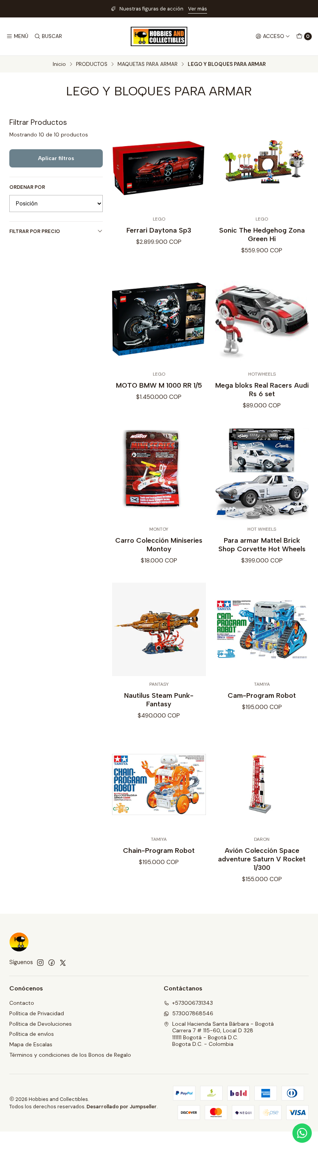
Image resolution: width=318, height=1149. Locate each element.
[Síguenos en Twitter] (63, 962)
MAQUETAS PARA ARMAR (148, 64)
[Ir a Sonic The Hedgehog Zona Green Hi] (262, 164)
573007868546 (192, 1013)
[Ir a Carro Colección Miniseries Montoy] (159, 474)
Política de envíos (31, 1033)
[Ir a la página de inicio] (159, 36)
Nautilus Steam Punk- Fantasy (159, 699)
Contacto (21, 1002)
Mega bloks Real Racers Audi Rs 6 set (262, 389)
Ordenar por (27, 187)
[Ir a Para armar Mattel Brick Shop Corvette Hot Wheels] (262, 474)
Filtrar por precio (34, 231)
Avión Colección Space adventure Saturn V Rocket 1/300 (262, 858)
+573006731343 (192, 1002)
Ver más (197, 8)
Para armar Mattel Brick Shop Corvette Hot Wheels (262, 544)
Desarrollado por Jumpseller (121, 1106)
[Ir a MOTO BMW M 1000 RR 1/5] (159, 319)
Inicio (59, 64)
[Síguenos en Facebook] (51, 962)
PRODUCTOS (91, 64)
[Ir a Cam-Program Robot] (262, 629)
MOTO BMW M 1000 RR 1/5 (159, 385)
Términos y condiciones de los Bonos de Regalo (70, 1054)
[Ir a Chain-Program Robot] (159, 784)
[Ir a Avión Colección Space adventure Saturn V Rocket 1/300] (262, 784)
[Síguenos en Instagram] (40, 962)
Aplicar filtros (56, 158)
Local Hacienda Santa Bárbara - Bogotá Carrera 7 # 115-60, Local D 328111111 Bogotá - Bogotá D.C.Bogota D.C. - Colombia (223, 1034)
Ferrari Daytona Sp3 (158, 230)
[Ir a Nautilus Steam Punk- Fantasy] (159, 629)
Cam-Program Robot (262, 695)
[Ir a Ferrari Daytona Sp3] (159, 164)
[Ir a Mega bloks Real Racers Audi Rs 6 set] (262, 319)
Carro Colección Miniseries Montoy (158, 544)
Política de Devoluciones (40, 1023)
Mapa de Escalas (30, 1044)
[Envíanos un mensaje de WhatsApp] (302, 1133)
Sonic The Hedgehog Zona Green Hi (262, 234)
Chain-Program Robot (159, 850)
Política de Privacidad (36, 1013)
